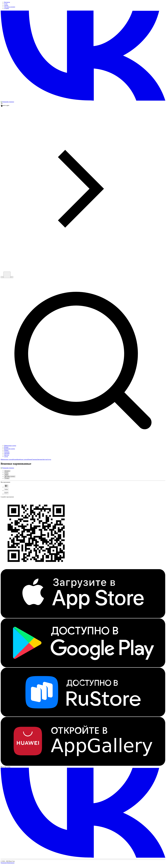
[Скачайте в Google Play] (83, 667)
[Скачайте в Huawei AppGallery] (83, 765)
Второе (15, 459)
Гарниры (34, 459)
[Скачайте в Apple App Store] (83, 617)
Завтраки (40, 459)
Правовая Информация (7, 862)
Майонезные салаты (7, 459)
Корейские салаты (22, 459)
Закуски (45, 459)
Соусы (49, 459)
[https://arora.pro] (7, 864)
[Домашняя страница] (7, 101)
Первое (30, 459)
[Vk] (83, 100)
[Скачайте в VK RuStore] (83, 716)
